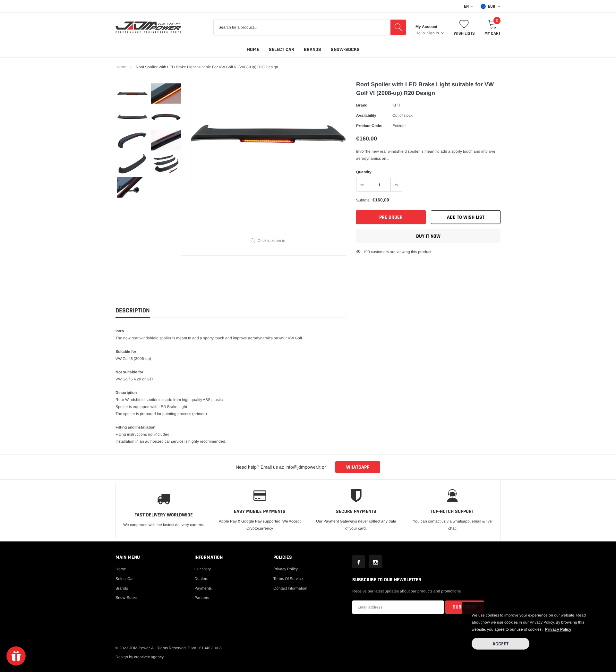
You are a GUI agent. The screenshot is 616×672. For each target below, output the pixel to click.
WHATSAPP (357, 467)
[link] (132, 93)
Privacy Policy (285, 569)
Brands (312, 49)
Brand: (362, 105)
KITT (396, 105)
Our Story (202, 569)
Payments (203, 588)
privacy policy (558, 629)
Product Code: (369, 125)
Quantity (364, 172)
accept (500, 644)
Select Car (281, 49)
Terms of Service (288, 578)
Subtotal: (364, 200)
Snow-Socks (345, 49)
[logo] (148, 27)
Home (253, 49)
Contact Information (290, 588)
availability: (367, 115)
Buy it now (428, 236)
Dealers (201, 578)
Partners (201, 597)
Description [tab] (133, 311)
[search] (398, 27)
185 (366, 252)
